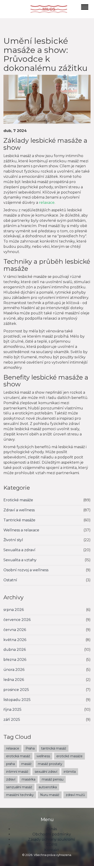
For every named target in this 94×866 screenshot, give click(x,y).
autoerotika (48, 787)
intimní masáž (17, 772)
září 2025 (11, 719)
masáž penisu (52, 779)
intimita (70, 772)
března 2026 (14, 659)
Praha (30, 748)
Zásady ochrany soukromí (51, 839)
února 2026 (13, 669)
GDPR (51, 845)
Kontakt (51, 850)
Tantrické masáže (19, 520)
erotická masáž (18, 756)
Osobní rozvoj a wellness (25, 570)
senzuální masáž (19, 787)
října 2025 (12, 709)
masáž (26, 764)
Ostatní (10, 580)
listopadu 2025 (17, 700)
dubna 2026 (14, 649)
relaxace (47, 202)
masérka (28, 779)
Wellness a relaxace (21, 530)
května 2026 (14, 640)
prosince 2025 (16, 690)
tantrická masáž (53, 748)
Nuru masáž (49, 795)
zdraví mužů (75, 795)
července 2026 (17, 620)
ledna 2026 (13, 679)
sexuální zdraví (46, 772)
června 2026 (14, 630)
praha (10, 764)
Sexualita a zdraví (19, 550)
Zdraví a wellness (19, 510)
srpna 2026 (13, 609)
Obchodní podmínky (51, 834)
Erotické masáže (18, 500)
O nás (52, 829)
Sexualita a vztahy (20, 560)
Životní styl (13, 540)
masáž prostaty (50, 764)
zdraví (10, 779)
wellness (43, 756)
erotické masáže (69, 756)
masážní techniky (20, 795)
